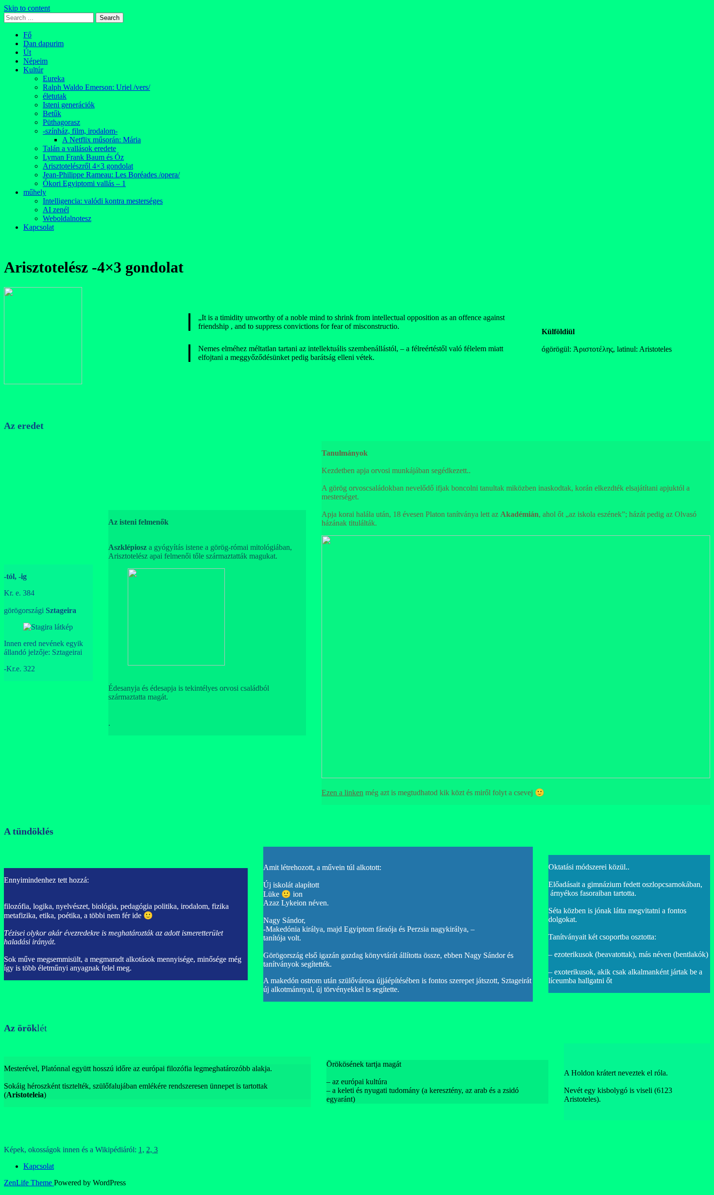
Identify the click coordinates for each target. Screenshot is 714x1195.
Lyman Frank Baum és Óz (83, 157)
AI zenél (56, 209)
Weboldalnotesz (67, 218)
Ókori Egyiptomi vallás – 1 (84, 183)
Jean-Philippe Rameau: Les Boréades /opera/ (111, 175)
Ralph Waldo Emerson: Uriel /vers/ (96, 87)
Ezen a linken (342, 792)
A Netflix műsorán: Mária (101, 140)
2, (150, 1149)
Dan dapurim (43, 43)
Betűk (52, 113)
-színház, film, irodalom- (80, 131)
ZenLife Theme (29, 1182)
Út (27, 52)
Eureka (54, 78)
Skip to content (27, 8)
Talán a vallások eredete (79, 148)
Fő (27, 35)
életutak (55, 96)
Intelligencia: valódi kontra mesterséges (103, 201)
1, (141, 1149)
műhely (34, 192)
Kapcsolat (38, 227)
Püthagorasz (61, 122)
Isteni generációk (69, 105)
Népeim (35, 61)
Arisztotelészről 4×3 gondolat (88, 166)
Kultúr (33, 70)
